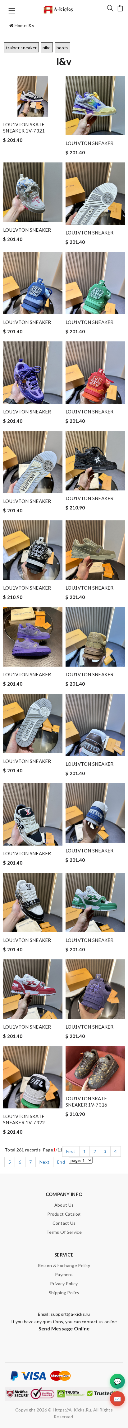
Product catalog (64, 1214)
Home (20, 25)
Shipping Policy (64, 1292)
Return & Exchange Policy (64, 1265)
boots (63, 47)
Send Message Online (64, 1328)
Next (44, 1162)
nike (47, 47)
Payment (64, 1274)
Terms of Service (64, 1232)
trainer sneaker (21, 47)
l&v (31, 25)
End (61, 1162)
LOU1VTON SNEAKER (90, 143)
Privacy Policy (64, 1283)
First (70, 1151)
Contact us (64, 1223)
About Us (64, 1205)
